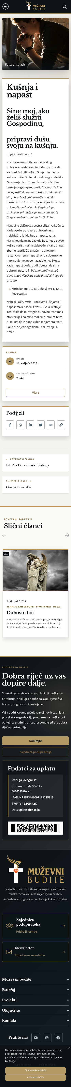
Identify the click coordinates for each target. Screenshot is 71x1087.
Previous (4, 535)
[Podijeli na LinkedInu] (30, 424)
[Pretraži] (65, 7)
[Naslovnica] (35, 7)
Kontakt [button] (9, 1021)
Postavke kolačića (37, 1070)
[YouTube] (35, 1037)
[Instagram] (47, 1037)
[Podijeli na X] (41, 424)
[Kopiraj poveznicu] (61, 424)
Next (67, 535)
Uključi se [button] (11, 1010)
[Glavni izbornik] (6, 6)
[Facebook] (58, 1037)
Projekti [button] (9, 1000)
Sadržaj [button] (8, 990)
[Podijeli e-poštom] (51, 424)
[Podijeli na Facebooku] (10, 424)
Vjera (35, 393)
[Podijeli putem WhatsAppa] (20, 424)
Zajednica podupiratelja (35, 752)
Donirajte (35, 741)
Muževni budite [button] (16, 979)
